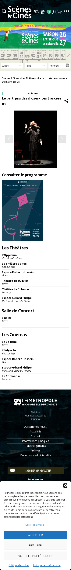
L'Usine (7, 319)
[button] (65, 485)
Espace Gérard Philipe (16, 299)
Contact (35, 436)
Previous (9, 139)
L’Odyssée (9, 351)
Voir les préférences (35, 556)
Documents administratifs (35, 455)
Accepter (35, 535)
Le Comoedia (11, 377)
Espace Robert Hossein (17, 273)
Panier (59, 12)
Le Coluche (9, 343)
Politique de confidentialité (46, 565)
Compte (54, 12)
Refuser (35, 545)
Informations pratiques (35, 441)
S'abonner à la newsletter (38, 470)
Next (62, 139)
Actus (36, 12)
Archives (36, 450)
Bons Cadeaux (43, 12)
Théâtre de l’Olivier (15, 282)
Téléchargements (35, 445)
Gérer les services (34, 524)
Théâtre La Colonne (15, 290)
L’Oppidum (12, 256)
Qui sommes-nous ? (35, 426)
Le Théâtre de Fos (14, 265)
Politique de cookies (19, 565)
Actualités (35, 431)
